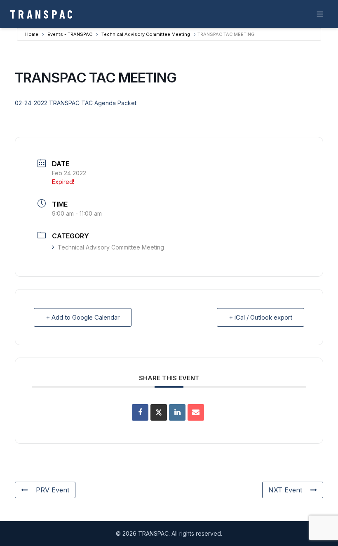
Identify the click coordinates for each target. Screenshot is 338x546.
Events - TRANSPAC (69, 34)
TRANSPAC (42, 14)
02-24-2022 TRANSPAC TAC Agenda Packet (75, 102)
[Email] (196, 412)
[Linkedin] (177, 412)
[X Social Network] (158, 412)
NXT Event (285, 490)
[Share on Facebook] (140, 412)
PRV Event (52, 490)
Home (31, 34)
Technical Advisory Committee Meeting (145, 34)
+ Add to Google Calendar (83, 317)
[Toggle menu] (320, 14)
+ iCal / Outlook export (260, 317)
